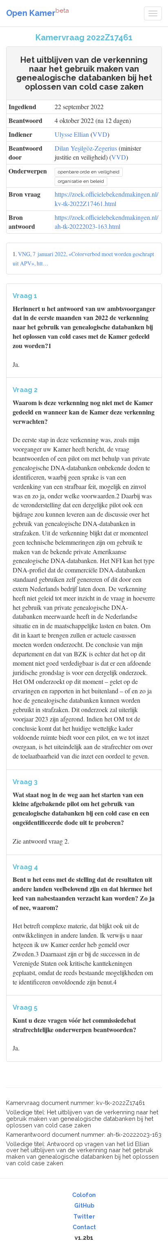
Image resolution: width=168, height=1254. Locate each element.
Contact (84, 1227)
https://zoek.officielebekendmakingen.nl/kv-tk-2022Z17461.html (106, 199)
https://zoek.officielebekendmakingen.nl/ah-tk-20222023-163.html (106, 222)
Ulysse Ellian (72, 134)
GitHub (84, 1205)
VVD (100, 134)
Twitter (84, 1216)
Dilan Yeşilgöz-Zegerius (86, 148)
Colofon (84, 1195)
